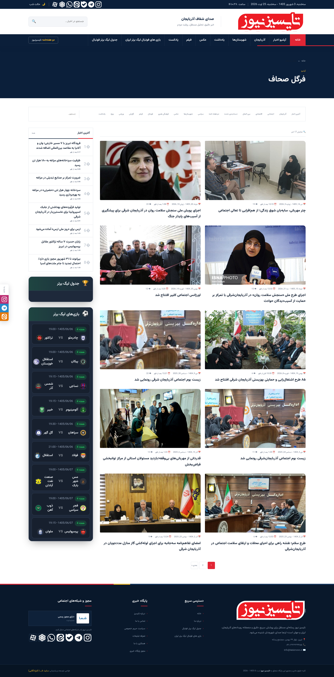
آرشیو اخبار (279, 40)
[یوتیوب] (84, 4)
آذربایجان (259, 40)
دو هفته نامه (214, 114)
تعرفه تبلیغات (138, 636)
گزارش (131, 114)
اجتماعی (270, 114)
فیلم (189, 40)
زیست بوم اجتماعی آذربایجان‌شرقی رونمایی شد (273, 458)
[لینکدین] (77, 4)
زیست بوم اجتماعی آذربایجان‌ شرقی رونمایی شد (168, 379)
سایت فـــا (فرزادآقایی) (38, 670)
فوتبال (150, 114)
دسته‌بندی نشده (230, 114)
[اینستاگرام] (98, 4)
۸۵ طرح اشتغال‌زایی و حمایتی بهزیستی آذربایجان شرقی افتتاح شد (260, 379)
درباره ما (197, 621)
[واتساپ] (69, 4)
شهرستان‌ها (239, 40)
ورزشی (121, 114)
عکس (202, 40)
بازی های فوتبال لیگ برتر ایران (143, 40)
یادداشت (219, 40)
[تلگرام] (91, 4)
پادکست (173, 40)
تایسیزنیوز (43, 40)
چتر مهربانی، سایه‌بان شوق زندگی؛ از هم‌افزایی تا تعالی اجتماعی (262, 210)
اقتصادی (259, 114)
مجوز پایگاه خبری (137, 651)
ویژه (112, 114)
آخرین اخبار (296, 114)
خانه (298, 40)
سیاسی (201, 114)
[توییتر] (62, 4)
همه (33, 133)
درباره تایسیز (139, 613)
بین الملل (246, 114)
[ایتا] (4, 316)
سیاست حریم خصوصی (134, 628)
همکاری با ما (139, 643)
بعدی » (194, 565)
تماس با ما (140, 621)
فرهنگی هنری (163, 114)
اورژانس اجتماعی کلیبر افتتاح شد (178, 295)
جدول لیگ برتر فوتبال (104, 40)
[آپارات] (55, 4)
